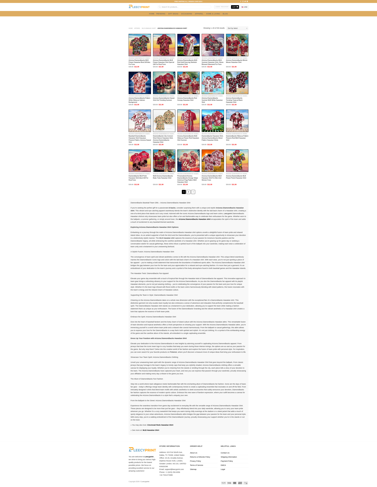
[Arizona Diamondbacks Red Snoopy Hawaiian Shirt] (188, 83)
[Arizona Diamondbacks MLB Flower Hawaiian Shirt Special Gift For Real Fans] (164, 45)
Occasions (186, 14)
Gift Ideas (173, 14)
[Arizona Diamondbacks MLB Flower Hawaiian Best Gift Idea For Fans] (140, 45)
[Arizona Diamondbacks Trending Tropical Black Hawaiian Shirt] (237, 83)
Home (151, 14)
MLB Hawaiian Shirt (149, 28)
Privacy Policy (195, 461)
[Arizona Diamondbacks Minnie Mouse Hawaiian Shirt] (237, 45)
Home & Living (213, 14)
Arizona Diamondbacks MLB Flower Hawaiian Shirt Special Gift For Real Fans (163, 62)
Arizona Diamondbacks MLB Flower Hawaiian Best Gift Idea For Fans (139, 62)
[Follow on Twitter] (245, 1)
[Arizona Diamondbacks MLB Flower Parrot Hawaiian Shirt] (237, 161)
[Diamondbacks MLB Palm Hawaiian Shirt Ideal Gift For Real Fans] (140, 161)
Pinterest (173, 352)
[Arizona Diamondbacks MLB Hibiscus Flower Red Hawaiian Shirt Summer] (188, 121)
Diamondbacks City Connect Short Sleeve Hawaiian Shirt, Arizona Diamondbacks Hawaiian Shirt (163, 139)
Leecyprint (228, 214)
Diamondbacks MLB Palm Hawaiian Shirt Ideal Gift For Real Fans (138, 178)
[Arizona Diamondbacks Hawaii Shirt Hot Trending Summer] (164, 83)
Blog (225, 14)
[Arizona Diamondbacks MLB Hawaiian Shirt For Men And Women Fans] (213, 161)
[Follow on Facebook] (241, 1)
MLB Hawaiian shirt (166, 238)
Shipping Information (229, 457)
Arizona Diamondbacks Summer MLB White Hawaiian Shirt (212, 100)
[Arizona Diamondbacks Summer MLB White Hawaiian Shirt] (213, 83)
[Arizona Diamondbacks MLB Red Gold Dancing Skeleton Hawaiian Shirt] (188, 45)
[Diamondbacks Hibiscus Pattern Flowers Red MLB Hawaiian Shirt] (237, 121)
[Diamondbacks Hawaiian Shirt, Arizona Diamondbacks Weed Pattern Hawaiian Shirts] (213, 121)
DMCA (223, 465)
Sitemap (193, 469)
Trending (160, 14)
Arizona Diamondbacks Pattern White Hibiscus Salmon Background (139, 100)
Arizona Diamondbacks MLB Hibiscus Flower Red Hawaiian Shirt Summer (188, 138)
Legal (223, 469)
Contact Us (225, 453)
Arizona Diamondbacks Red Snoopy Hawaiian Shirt (187, 99)
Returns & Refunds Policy (200, 457)
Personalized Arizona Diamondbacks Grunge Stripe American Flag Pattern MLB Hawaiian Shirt (187, 179)
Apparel (199, 14)
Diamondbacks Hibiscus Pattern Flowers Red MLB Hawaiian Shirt (237, 138)
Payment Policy (227, 461)
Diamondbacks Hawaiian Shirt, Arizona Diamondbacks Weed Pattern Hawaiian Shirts (212, 138)
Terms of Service (196, 465)
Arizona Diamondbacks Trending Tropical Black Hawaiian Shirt (234, 100)
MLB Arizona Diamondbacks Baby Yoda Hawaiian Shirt (163, 177)
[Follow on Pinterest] (247, 1)
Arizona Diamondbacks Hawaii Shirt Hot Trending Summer (164, 99)
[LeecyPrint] (140, 7)
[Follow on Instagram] (243, 1)
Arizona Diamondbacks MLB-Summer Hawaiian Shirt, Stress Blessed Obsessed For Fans (212, 62)
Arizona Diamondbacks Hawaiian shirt (195, 219)
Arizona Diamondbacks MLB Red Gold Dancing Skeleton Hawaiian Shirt (187, 62)
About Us (193, 453)
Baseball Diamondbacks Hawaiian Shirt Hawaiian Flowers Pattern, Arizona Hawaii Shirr (140, 139)
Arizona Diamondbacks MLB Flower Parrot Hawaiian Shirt (236, 177)
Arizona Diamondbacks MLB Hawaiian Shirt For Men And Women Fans (212, 178)
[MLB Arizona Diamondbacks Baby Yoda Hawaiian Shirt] (164, 161)
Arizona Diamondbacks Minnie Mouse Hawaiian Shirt (236, 61)
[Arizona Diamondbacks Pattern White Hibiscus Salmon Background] (140, 83)
